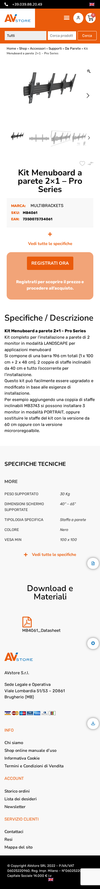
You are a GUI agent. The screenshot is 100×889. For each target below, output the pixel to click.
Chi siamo (13, 742)
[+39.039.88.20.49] (6, 4)
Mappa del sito (18, 847)
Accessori (38, 48)
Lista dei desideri (20, 799)
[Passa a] (92, 4)
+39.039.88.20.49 (27, 4)
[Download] (93, 723)
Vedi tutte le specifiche (50, 243)
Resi (8, 839)
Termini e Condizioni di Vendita (34, 766)
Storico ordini (17, 791)
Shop (23, 48)
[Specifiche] (93, 643)
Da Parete (73, 48)
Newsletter (15, 806)
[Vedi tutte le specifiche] (50, 234)
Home (11, 48)
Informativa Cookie (22, 758)
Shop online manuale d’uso (30, 750)
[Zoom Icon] (88, 71)
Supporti (55, 48)
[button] (66, 17)
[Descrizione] (93, 563)
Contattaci (13, 831)
